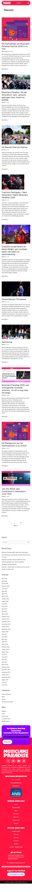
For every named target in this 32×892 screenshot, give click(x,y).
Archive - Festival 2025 (16, 847)
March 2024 (5, 614)
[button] (28, 3)
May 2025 (4, 591)
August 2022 (5, 652)
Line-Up (16, 837)
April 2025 (4, 593)
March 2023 (5, 644)
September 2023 (6, 629)
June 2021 (4, 685)
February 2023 (6, 647)
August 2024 (5, 601)
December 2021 (6, 669)
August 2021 (5, 679)
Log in (3, 713)
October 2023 (5, 626)
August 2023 (5, 631)
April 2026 (4, 581)
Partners (16, 814)
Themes (16, 834)
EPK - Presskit (16, 779)
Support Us (16, 820)
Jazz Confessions (6, 694)
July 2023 (4, 634)
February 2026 (6, 586)
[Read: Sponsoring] (16, 331)
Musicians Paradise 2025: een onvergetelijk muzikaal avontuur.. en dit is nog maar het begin (15, 389)
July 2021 (4, 682)
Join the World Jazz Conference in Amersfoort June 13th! (14, 491)
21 (20, 523)
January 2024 (5, 619)
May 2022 (4, 659)
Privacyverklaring (16, 783)
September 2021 (6, 677)
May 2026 (4, 578)
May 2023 (4, 639)
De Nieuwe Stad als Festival (14, 147)
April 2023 (4, 641)
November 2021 (6, 672)
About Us (16, 817)
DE (20, 3)
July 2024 (4, 604)
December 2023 (6, 621)
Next (16, 525)
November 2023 (6, 624)
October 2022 (5, 649)
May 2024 (4, 609)
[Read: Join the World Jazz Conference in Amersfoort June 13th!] (16, 478)
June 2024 (4, 606)
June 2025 (4, 588)
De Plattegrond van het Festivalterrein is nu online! (14, 444)
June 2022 (4, 657)
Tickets (16, 844)
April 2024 (4, 611)
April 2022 (4, 662)
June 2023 (4, 636)
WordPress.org (5, 721)
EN (18, 3)
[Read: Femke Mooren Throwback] (16, 288)
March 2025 (5, 596)
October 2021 (5, 674)
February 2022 (5, 667)
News (3, 51)
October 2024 (5, 598)
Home (16, 804)
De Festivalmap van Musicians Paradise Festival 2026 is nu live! (15, 46)
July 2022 (4, 654)
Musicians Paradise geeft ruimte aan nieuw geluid (15, 552)
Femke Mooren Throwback (14, 299)
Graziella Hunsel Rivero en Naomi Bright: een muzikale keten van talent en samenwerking (14, 250)
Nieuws (7, 51)
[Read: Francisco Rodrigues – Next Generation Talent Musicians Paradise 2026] (13, 182)
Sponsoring (7, 342)
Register (4, 711)
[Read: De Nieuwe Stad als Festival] (16, 134)
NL (17, 3)
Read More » (5, 69)
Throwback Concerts (7, 701)
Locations (16, 840)
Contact (16, 823)
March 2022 (5, 664)
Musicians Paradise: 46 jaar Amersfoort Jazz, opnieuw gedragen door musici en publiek (14, 96)
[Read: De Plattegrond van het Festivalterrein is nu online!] (16, 431)
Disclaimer (16, 786)
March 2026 (5, 583)
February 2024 (6, 616)
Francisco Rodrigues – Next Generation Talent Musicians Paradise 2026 (15, 195)
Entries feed (5, 716)
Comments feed (6, 718)
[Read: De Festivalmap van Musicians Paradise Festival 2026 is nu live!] (16, 29)
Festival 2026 (16, 807)
